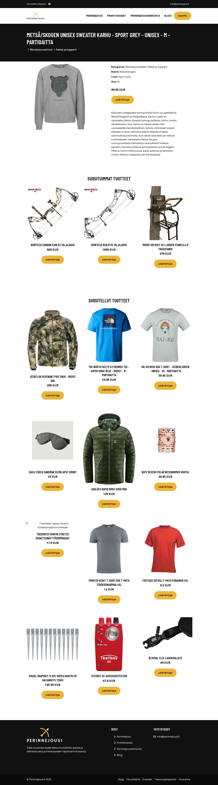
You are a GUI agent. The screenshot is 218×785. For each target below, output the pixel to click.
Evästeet (147, 779)
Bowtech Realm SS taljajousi (109, 245)
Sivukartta (184, 779)
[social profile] (49, 4)
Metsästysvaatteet (41, 49)
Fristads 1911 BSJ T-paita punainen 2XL (165, 580)
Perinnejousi (94, 15)
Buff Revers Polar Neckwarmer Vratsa (165, 472)
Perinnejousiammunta (145, 15)
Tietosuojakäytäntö (165, 779)
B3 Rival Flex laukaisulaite (165, 658)
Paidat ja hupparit (66, 49)
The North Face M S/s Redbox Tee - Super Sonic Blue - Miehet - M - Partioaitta (109, 371)
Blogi (168, 15)
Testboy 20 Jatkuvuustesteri (109, 676)
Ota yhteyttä (133, 779)
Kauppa (182, 15)
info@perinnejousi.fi (179, 4)
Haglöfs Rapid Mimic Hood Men (109, 489)
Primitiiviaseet (116, 15)
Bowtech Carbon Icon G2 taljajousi (53, 245)
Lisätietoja (122, 99)
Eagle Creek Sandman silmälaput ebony (53, 472)
